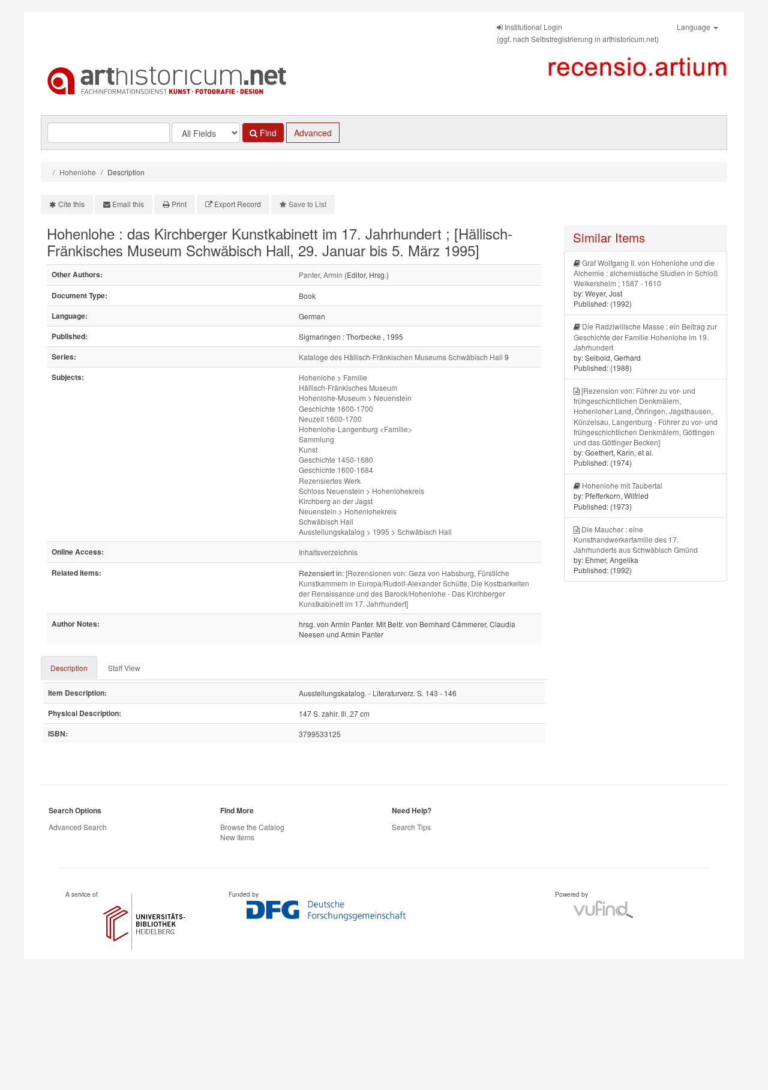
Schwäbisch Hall (326, 521)
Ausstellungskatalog (332, 531)
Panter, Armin (321, 274)
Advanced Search (78, 827)
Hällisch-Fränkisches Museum (348, 387)
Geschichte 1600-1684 (336, 470)
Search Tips (411, 827)
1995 (381, 531)
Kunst (308, 449)
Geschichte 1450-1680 (336, 459)
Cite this (71, 204)
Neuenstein (393, 398)
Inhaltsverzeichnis (328, 552)
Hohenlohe (77, 172)
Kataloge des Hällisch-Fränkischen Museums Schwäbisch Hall (401, 357)
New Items (237, 837)
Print (179, 204)
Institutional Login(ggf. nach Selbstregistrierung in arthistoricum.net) (578, 33)
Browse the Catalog (252, 827)
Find (267, 133)
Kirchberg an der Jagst (336, 501)
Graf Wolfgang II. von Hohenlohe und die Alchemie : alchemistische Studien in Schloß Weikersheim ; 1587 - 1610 (646, 272)
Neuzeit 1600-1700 (330, 419)
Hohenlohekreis (398, 491)
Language (694, 27)
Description (69, 668)
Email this (128, 204)
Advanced (313, 133)
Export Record (237, 204)
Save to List (307, 204)
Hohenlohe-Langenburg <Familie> (355, 429)
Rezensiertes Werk (330, 480)
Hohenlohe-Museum (332, 398)
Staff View (124, 668)
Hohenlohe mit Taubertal (622, 485)
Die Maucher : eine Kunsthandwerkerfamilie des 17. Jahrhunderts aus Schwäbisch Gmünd (636, 539)
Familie (355, 377)
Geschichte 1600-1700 (336, 408)
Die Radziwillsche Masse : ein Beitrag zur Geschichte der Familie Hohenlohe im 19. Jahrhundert (645, 336)
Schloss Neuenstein (331, 491)
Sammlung (316, 439)
